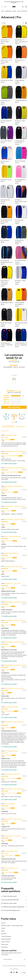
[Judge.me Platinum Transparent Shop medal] (6, 416)
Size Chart (4, 933)
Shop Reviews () (20, 426)
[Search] (5, 6)
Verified (13, 422)
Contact (3, 928)
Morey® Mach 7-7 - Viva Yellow (13, 583)
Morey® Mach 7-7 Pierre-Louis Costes (14, 788)
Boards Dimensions (6, 939)
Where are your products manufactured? (13, 906)
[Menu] (2, 6)
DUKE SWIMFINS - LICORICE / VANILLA (15, 467)
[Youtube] (17, 972)
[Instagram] (14, 972)
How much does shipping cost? (11, 910)
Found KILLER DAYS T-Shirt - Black (13, 566)
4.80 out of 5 (18, 391)
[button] (7, 395)
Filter (4, 23)
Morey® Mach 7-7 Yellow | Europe (13, 819)
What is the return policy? (10, 896)
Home (2, 11)
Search (3, 931)
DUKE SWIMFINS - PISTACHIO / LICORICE (15, 602)
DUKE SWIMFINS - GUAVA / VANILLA (14, 642)
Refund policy (4, 944)
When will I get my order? (10, 903)
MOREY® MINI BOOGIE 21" (11, 553)
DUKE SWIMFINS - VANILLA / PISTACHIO (15, 451)
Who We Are (4, 947)
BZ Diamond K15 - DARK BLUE (12, 774)
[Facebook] (11, 972)
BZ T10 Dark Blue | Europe (11, 706)
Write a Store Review (14, 407)
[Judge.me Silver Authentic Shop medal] (22, 416)
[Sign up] (24, 959)
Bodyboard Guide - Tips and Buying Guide (12, 925)
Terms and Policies (14, 969)
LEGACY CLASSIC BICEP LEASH (13, 536)
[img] (14, 360)
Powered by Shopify (20, 965)
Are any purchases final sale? (11, 899)
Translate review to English (10, 463)
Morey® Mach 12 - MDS (11, 435)
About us (3, 923)
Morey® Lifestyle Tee (10, 803)
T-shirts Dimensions (6, 936)
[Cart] (26, 6)
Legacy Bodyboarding (11, 965)
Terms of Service (5, 941)
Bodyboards (8, 11)
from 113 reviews (13, 361)
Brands (14, 11)
